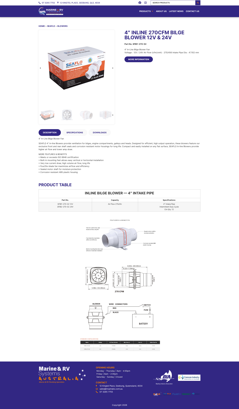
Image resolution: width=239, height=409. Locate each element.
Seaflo (51, 26)
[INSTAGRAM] (145, 2)
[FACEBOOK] (140, 2)
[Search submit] (197, 2)
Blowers (62, 26)
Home (42, 26)
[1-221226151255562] (77, 68)
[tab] (50, 132)
